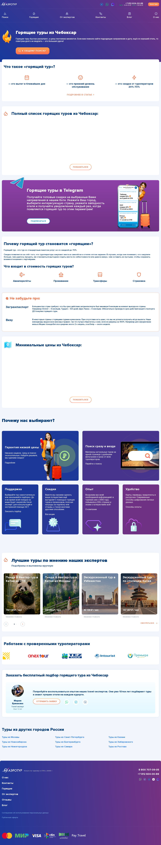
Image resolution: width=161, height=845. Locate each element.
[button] (80, 167)
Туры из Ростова (117, 746)
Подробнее (10, 463)
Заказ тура (154, 4)
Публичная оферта (10, 818)
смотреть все (147, 623)
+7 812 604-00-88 (148, 774)
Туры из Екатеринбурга (67, 742)
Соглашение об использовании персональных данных (25, 813)
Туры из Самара (63, 746)
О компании (91, 509)
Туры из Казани (116, 737)
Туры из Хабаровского (120, 742)
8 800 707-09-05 (149, 769)
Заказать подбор (13, 511)
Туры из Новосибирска (14, 742)
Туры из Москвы (10, 737)
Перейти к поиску (93, 464)
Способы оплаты (134, 507)
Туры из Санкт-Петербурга (69, 737)
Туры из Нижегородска (14, 746)
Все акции (50, 514)
